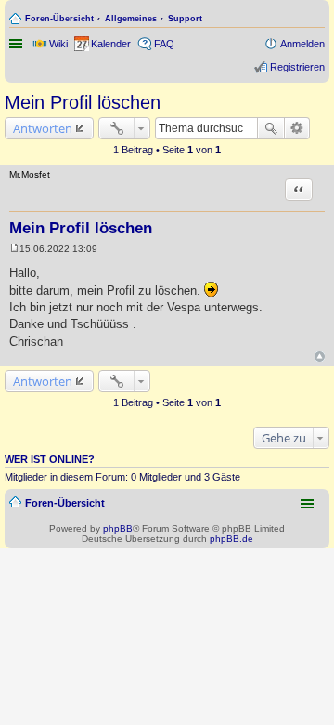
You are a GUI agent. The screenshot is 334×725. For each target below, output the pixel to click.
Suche (271, 128)
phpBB (118, 528)
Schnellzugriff (17, 44)
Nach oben (320, 356)
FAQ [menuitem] (164, 43)
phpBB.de (231, 539)
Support (185, 18)
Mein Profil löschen (83, 102)
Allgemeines (131, 18)
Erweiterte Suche (297, 128)
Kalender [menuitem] (111, 43)
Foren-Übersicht (59, 18)
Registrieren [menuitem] (297, 66)
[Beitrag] (14, 249)
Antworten (42, 128)
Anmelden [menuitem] (302, 43)
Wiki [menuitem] (58, 43)
